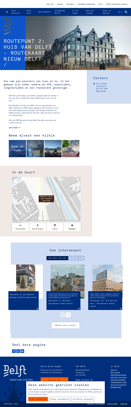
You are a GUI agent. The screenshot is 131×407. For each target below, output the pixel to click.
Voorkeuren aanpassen (83, 399)
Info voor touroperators (119, 385)
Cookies (123, 404)
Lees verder (13, 128)
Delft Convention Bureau (116, 4)
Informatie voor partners (119, 377)
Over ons (50, 4)
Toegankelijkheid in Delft (119, 382)
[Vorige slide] (62, 314)
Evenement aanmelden (86, 4)
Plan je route (101, 91)
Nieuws (60, 4)
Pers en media (115, 372)
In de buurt (76, 258)
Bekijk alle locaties (65, 325)
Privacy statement (96, 404)
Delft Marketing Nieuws (118, 375)
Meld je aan (54, 380)
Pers (100, 4)
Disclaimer (112, 404)
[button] (46, 200)
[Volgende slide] (68, 314)
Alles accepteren (38, 399)
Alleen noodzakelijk (59, 399)
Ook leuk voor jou (57, 258)
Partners (70, 4)
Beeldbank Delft (116, 387)
